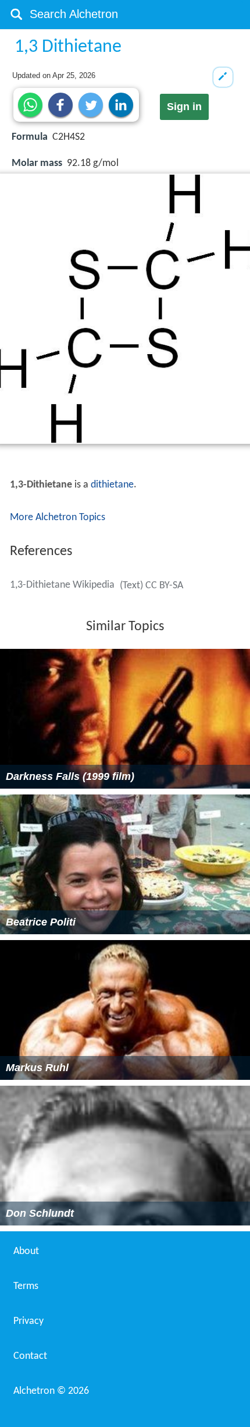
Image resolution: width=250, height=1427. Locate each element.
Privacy (28, 1321)
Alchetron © (51, 1391)
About (26, 1251)
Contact (30, 1356)
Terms (25, 1286)
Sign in (184, 106)
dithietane (112, 484)
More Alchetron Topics (57, 517)
